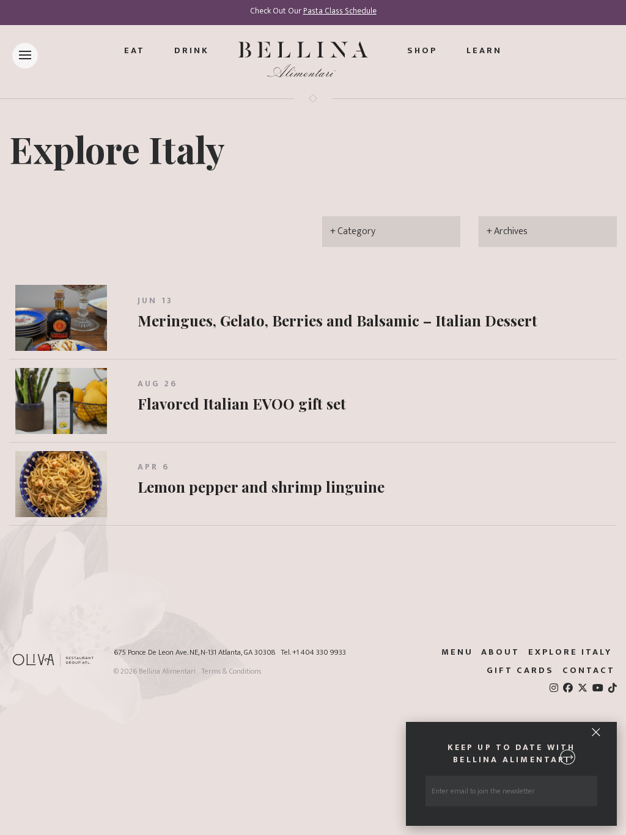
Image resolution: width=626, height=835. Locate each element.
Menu (457, 652)
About (500, 652)
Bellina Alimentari (167, 671)
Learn (484, 50)
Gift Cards (520, 670)
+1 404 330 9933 (319, 652)
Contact (588, 670)
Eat (134, 50)
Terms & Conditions (231, 671)
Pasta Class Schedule (340, 11)
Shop (422, 50)
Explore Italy (117, 148)
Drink (191, 50)
